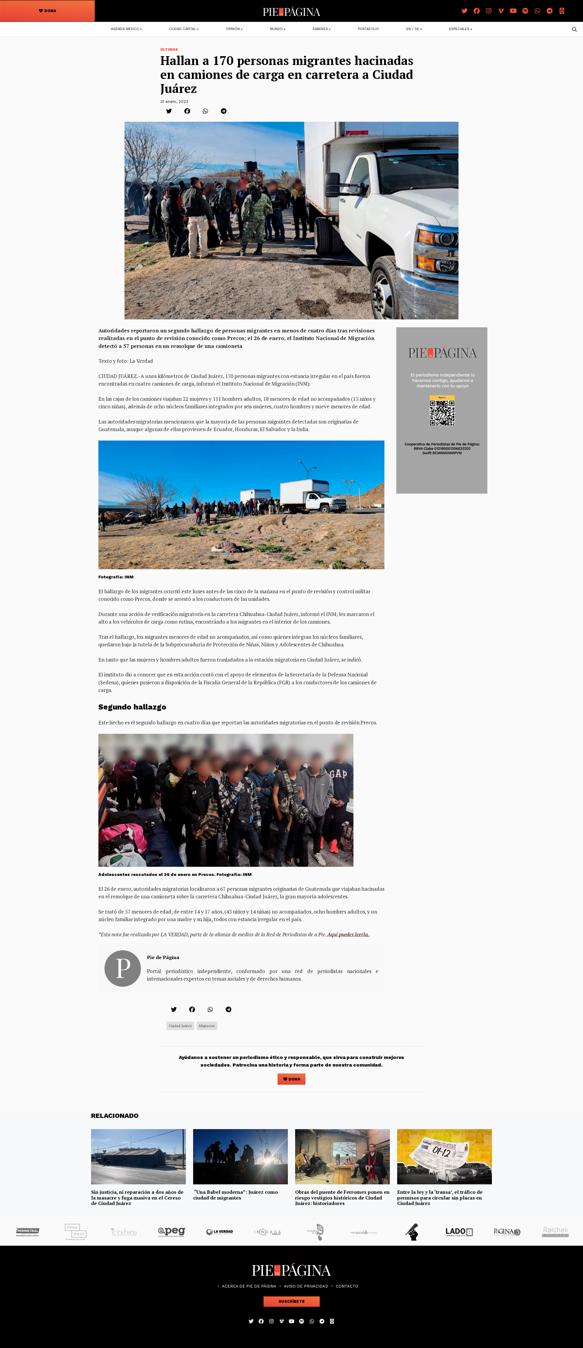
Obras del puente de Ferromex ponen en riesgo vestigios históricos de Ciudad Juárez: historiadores (342, 1198)
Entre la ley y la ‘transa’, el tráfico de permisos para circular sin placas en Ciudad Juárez (439, 1198)
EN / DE (412, 29)
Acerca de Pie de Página (249, 1286)
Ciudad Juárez (180, 1025)
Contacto (347, 1286)
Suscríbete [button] (291, 1301)
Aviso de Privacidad (306, 1286)
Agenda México (125, 29)
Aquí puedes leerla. (348, 934)
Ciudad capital (182, 29)
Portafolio (368, 29)
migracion (207, 1025)
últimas (169, 49)
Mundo (276, 29)
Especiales (459, 29)
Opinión (233, 29)
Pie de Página (163, 957)
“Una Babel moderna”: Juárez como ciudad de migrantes (235, 1195)
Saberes (320, 29)
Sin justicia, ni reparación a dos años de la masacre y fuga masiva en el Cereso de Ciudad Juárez (137, 1198)
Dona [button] (49, 11)
